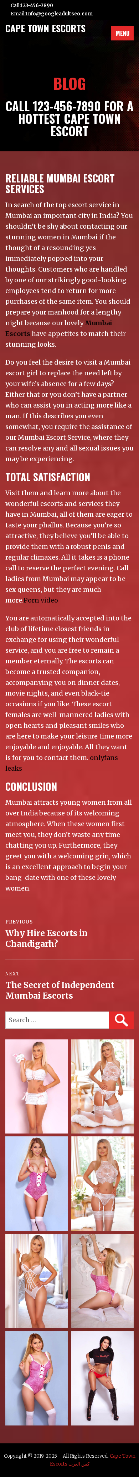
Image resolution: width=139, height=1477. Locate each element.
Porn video (41, 600)
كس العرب (78, 1464)
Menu (122, 33)
